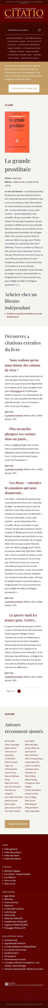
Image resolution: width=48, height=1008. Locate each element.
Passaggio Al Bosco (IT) (15, 928)
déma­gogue (16, 391)
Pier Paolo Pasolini (13, 811)
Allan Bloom (30, 800)
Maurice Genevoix (14, 48)
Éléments (8, 899)
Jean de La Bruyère (13, 786)
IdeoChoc (8, 905)
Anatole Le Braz (31, 793)
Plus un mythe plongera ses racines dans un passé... (20, 434)
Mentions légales (12, 871)
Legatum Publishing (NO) (16, 924)
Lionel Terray (10, 772)
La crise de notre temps (15, 949)
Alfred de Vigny (31, 744)
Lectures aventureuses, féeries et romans (23, 969)
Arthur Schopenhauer (34, 758)
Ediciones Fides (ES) (13, 918)
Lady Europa (10, 912)
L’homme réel (10, 940)
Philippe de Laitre (32, 783)
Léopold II (9, 793)
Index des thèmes (12, 858)
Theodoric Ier (30, 772)
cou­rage (24, 547)
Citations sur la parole (16, 41)
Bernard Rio (10, 741)
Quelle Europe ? (11, 953)
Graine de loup (11, 902)
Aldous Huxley (31, 779)
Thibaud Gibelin (31, 807)
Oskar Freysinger (12, 744)
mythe (16, 445)
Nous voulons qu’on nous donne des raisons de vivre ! (22, 365)
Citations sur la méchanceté (28, 45)
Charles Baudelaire (33, 790)
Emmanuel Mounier (16, 51)
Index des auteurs (18, 824)
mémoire (9, 452)
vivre (15, 380)
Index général (10, 849)
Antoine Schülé (11, 800)
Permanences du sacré (15, 959)
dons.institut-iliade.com (25, 88)
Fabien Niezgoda (32, 51)
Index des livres (11, 855)
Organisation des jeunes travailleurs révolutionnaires (32, 765)
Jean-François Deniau (33, 38)
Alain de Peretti (31, 755)
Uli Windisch (10, 758)
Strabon (28, 786)
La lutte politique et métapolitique (20, 946)
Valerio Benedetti (32, 811)
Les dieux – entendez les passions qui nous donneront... (23, 487)
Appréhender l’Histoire (15, 943)
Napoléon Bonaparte (15, 38)
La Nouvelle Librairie (14, 908)
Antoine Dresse (11, 762)
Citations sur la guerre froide (20, 55)
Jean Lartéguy (30, 797)
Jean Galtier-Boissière (14, 797)
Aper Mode (9, 896)
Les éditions (10, 877)
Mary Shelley (30, 776)
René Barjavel (31, 804)
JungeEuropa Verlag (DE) (15, 921)
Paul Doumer (10, 790)
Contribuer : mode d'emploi (17, 874)
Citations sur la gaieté (30, 58)
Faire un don (10, 880)
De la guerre (10, 956)
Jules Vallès (29, 741)
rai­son (26, 406)
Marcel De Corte (11, 783)
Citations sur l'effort (31, 48)
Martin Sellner (11, 748)
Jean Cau (17, 178)
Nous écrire (9, 883)
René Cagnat (10, 804)
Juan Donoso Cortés (13, 807)
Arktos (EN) (9, 915)
